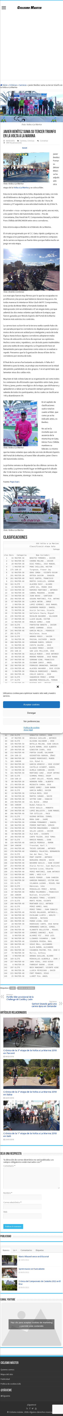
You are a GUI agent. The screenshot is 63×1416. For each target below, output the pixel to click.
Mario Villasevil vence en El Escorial (34, 1256)
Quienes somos (7, 1369)
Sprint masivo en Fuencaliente (31, 1269)
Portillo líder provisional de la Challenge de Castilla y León (19, 997)
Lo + (15, 1250)
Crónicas (13, 85)
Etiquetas (40, 1250)
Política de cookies (31, 728)
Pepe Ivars (14, 482)
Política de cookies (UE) (11, 1384)
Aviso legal (28, 730)
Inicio (4, 85)
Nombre (7, 1193)
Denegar (31, 713)
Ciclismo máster (16, 1412)
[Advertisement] (31, 45)
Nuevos (6, 1250)
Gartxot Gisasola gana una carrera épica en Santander (44, 1004)
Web (5, 1212)
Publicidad (5, 1379)
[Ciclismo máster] (31, 7)
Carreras (22, 85)
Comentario (9, 1166)
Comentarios (26, 1250)
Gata (13, 988)
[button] (58, 687)
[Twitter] (32, 1408)
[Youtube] (36, 1408)
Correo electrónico (12, 1202)
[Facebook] (30, 1408)
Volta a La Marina (21, 187)
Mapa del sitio (7, 1374)
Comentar (44, 141)
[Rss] (27, 1408)
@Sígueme (6, 1390)
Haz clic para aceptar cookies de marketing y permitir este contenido (31, 1324)
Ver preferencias (31, 721)
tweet (24, 148)
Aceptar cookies (31, 704)
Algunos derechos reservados (42, 1412)
